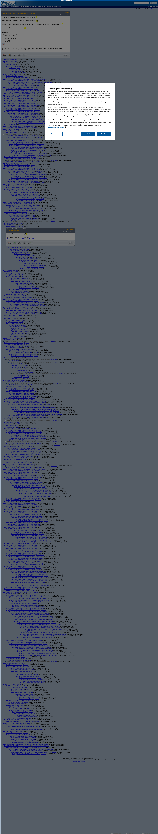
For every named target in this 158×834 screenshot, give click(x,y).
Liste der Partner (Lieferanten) (56, 127)
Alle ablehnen (88, 134)
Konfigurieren (55, 134)
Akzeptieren (104, 134)
